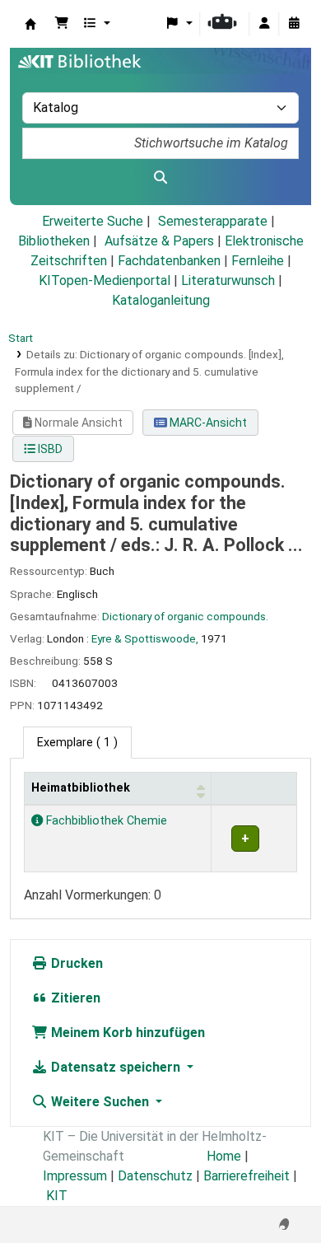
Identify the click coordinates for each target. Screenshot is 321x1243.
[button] (62, 24)
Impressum (75, 1176)
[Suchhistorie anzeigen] (294, 24)
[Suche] (160, 178)
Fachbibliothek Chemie (105, 821)
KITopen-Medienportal (104, 280)
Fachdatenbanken (169, 261)
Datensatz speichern (116, 1067)
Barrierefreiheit (246, 1176)
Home (224, 1156)
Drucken (75, 963)
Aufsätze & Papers (159, 241)
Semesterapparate (213, 221)
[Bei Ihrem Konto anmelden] (264, 24)
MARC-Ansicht (207, 422)
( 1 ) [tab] (77, 743)
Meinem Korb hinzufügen (126, 1032)
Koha (30, 24)
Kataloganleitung (161, 300)
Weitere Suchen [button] (100, 1102)
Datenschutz (155, 1176)
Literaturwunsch (228, 280)
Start (20, 337)
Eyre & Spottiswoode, (144, 638)
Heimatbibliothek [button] (80, 788)
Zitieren (74, 998)
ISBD (49, 449)
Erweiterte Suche (92, 221)
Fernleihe (257, 261)
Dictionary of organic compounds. (185, 616)
